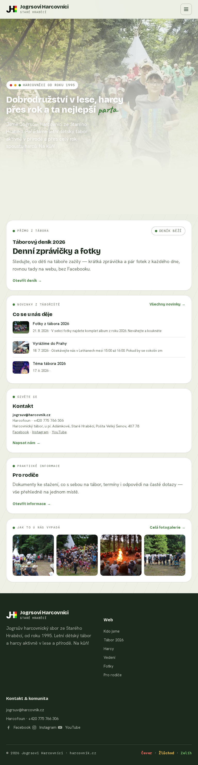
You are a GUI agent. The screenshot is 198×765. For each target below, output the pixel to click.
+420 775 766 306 (49, 420)
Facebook (21, 432)
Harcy (109, 648)
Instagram (40, 432)
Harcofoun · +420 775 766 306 (32, 718)
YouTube (59, 432)
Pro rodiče (113, 675)
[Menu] (186, 9)
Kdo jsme (112, 631)
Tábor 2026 (113, 640)
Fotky (108, 666)
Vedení (109, 657)
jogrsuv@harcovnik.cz (32, 414)
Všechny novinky (167, 304)
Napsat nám (26, 443)
